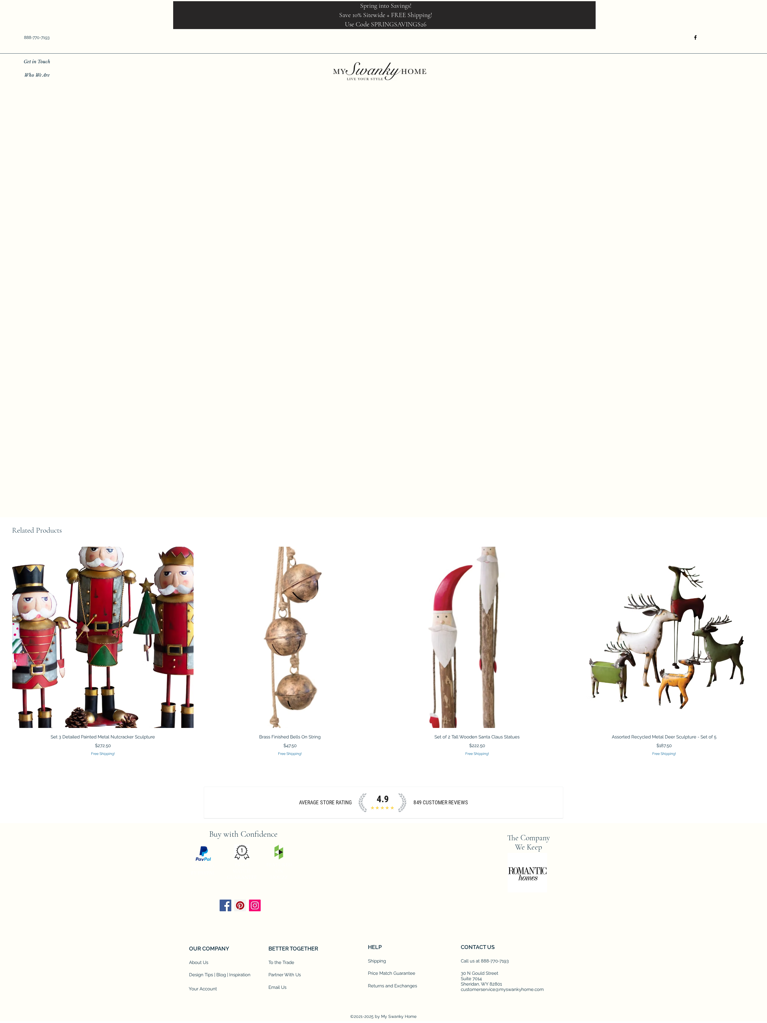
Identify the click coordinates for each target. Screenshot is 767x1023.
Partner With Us (284, 975)
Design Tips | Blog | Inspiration (219, 975)
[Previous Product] (3, 637)
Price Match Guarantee (391, 973)
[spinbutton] (448, 310)
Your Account (203, 989)
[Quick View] (103, 637)
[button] (739, 37)
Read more (443, 284)
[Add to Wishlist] (512, 332)
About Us (198, 962)
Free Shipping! (448, 242)
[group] (383, 652)
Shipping (377, 961)
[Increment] (457, 310)
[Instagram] (255, 906)
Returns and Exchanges (392, 986)
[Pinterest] (240, 906)
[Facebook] (695, 37)
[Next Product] (763, 637)
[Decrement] (439, 310)
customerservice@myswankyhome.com (502, 989)
